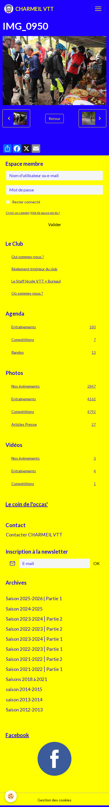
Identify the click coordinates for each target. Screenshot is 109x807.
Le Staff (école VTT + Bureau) (36, 281)
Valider (54, 224)
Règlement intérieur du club (34, 269)
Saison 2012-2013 (24, 709)
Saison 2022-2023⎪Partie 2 (34, 629)
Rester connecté (26, 202)
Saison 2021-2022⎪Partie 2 (34, 659)
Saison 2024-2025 (24, 609)
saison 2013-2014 (24, 699)
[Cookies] (11, 796)
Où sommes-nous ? (27, 293)
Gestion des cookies (54, 800)
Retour (54, 118)
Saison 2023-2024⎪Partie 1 (34, 639)
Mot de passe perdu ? (45, 212)
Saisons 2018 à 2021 (26, 679)
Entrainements (53, 327)
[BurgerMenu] (98, 8)
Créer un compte (17, 212)
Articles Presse (53, 424)
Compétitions (53, 339)
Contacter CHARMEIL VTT (34, 534)
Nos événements (53, 386)
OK (96, 563)
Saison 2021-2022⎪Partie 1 (34, 669)
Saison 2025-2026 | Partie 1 (34, 598)
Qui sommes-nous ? (27, 256)
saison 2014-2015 (24, 689)
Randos (53, 352)
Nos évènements (53, 458)
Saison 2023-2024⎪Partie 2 (34, 619)
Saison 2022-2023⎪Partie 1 (34, 649)
